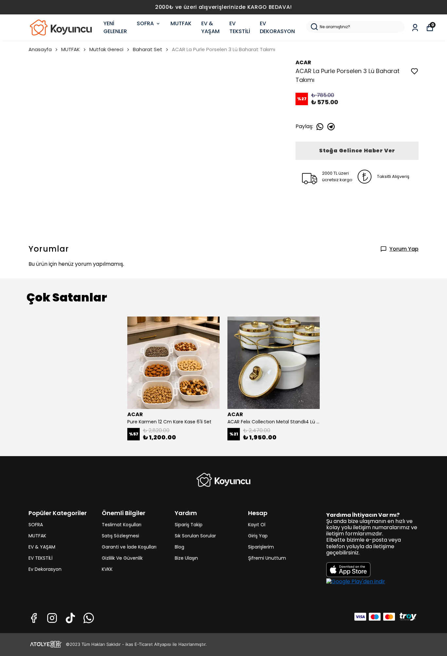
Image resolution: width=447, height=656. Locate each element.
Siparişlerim (261, 547)
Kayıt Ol (256, 524)
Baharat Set (147, 49)
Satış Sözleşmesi (120, 535)
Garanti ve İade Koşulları (129, 547)
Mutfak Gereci (106, 49)
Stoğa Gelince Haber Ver (357, 150)
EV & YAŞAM (210, 27)
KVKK (107, 569)
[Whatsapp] (88, 618)
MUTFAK (180, 23)
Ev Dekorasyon (45, 569)
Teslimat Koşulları (121, 524)
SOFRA (145, 23)
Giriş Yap (258, 535)
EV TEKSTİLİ (239, 27)
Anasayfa (40, 49)
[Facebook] (33, 618)
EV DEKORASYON (277, 27)
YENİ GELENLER (115, 27)
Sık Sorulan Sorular (195, 535)
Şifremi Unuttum (267, 558)
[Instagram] (52, 618)
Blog (179, 547)
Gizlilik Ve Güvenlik (122, 558)
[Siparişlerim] (415, 28)
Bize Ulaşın (186, 558)
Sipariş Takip (189, 524)
